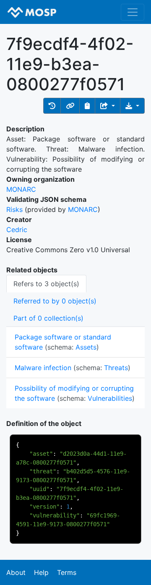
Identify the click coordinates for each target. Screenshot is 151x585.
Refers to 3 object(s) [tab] (46, 283)
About (16, 572)
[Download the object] (132, 106)
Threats (116, 367)
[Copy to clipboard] (87, 106)
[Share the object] (107, 106)
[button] (52, 106)
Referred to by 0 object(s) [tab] (54, 301)
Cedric (16, 229)
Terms (66, 572)
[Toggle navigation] (132, 12)
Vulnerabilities (110, 398)
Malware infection (43, 367)
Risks (14, 209)
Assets (86, 347)
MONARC (21, 189)
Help (41, 572)
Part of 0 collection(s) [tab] (48, 318)
